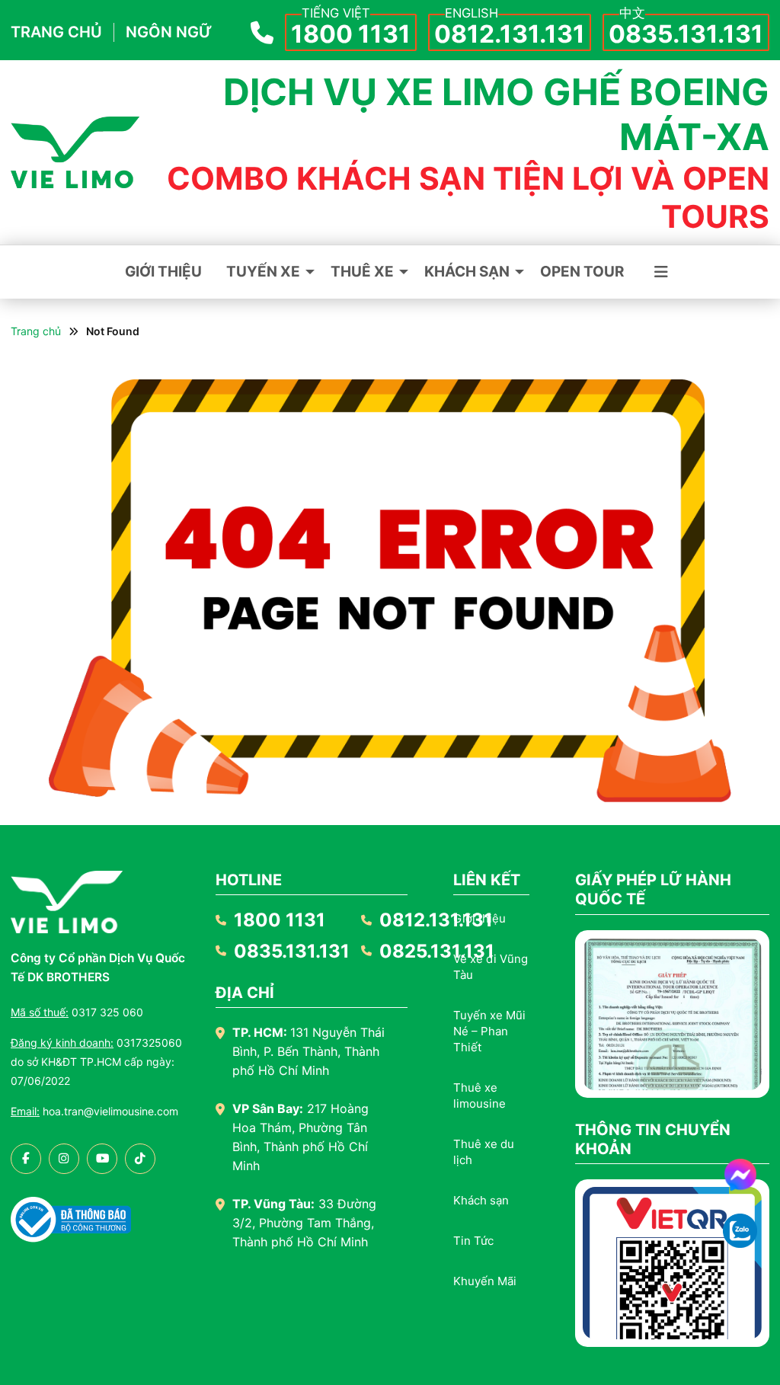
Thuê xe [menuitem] (362, 271)
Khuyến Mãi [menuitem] (484, 1281)
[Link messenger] (740, 1175)
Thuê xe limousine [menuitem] (479, 1095)
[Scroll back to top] (740, 1281)
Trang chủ (36, 331)
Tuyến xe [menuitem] (263, 271)
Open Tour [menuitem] (582, 271)
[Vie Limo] (75, 152)
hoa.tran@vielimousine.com (94, 1111)
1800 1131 (351, 33)
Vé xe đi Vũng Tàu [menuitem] (490, 967)
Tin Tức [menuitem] (473, 1240)
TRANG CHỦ (56, 32)
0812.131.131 (509, 33)
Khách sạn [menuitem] (467, 271)
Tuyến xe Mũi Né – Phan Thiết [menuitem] (489, 1031)
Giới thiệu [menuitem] (163, 271)
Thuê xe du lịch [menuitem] (483, 1152)
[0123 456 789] (740, 1231)
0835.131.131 (686, 33)
